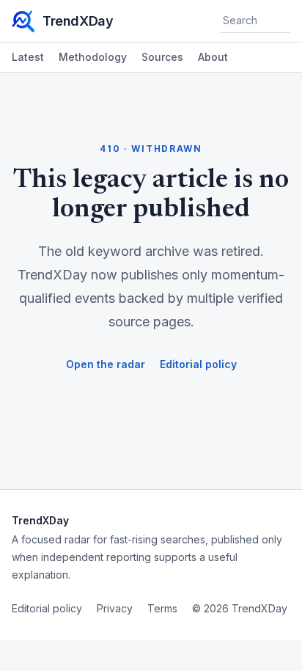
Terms (162, 608)
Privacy (115, 608)
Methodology (93, 57)
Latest (28, 57)
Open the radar (105, 364)
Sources (162, 57)
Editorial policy (198, 364)
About (213, 57)
